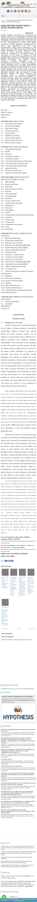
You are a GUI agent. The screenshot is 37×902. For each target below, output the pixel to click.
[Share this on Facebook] (6, 561)
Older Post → (32, 628)
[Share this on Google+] (10, 561)
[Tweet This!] (8, 561)
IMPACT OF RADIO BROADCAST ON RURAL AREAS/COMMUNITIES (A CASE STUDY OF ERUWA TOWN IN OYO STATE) (18, 811)
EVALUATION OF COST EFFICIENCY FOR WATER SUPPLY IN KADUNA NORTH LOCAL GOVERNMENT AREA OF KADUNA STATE (17, 848)
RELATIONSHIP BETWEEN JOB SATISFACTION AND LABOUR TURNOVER (5, 582)
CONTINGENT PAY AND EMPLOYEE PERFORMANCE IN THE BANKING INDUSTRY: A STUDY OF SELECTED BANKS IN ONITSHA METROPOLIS (22, 587)
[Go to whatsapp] (4, 897)
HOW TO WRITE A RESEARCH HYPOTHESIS (17, 697)
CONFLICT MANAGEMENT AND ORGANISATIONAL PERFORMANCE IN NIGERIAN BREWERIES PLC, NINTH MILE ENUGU (13, 586)
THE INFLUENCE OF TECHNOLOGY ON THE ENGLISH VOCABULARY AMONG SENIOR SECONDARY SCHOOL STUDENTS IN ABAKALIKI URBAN (17, 793)
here (18, 539)
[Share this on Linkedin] (12, 561)
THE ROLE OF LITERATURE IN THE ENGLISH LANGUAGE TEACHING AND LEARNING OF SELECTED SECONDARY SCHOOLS (18, 775)
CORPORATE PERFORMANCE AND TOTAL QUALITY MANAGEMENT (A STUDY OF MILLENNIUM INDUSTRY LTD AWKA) (5, 616)
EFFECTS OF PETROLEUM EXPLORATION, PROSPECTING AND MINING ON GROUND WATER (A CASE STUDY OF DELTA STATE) (18, 853)
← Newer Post (5, 628)
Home (3, 20)
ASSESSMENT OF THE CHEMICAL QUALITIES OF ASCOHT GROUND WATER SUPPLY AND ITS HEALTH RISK (17, 866)
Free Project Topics (6, 759)
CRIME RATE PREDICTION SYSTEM (11, 766)
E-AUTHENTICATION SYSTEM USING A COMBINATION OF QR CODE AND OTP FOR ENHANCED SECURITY (18, 802)
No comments (4, 30)
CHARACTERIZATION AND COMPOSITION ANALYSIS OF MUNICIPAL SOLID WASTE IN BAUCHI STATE (16, 862)
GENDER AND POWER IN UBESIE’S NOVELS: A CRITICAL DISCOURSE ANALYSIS (16, 26)
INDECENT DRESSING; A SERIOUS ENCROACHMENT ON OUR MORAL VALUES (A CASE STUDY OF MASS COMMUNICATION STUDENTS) (17, 751)
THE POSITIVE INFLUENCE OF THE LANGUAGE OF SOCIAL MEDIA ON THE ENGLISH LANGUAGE (18, 783)
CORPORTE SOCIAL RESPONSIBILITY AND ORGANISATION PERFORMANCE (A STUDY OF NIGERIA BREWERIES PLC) (31, 585)
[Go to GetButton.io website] (4, 900)
